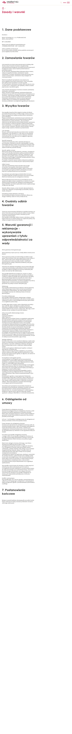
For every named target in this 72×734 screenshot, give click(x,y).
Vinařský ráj (3, 8)
